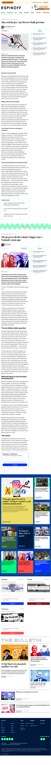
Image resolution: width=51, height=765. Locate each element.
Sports (12, 727)
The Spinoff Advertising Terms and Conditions (10, 744)
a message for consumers (16, 133)
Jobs (26, 725)
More (32, 12)
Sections (26, 12)
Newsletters (46, 12)
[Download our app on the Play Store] (44, 739)
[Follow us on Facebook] (2, 739)
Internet (3, 727)
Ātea (16, 12)
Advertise (27, 723)
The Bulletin (4, 19)
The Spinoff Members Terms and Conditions (19, 743)
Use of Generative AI (23, 729)
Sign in (46, 2)
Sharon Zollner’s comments (17, 106)
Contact (22, 723)
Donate (31, 723)
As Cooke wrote (5, 438)
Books (20, 12)
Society (12, 723)
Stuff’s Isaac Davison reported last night (14, 421)
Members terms (33, 725)
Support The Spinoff (7, 2)
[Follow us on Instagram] (10, 739)
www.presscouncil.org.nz (5, 750)
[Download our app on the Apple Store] (41, 739)
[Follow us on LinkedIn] (12, 739)
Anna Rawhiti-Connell (10, 26)
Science (2, 732)
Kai (1, 725)
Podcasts (38, 12)
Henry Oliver (8, 244)
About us (22, 725)
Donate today (41, 8)
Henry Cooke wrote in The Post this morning (15, 331)
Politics (3, 12)
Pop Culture (10, 12)
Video (2, 723)
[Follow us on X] (5, 739)
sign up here (15, 67)
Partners (3, 729)
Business (13, 732)
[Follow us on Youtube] (7, 739)
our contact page (10, 749)
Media (12, 729)
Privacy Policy (3, 743)
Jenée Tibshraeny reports (13, 119)
